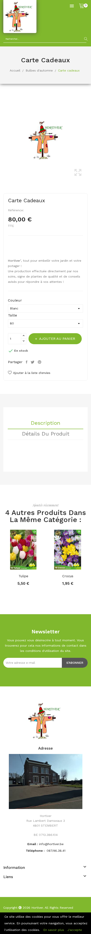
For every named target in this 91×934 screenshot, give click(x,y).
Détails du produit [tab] (45, 434)
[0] (81, 5)
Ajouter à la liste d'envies (31, 373)
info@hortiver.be (51, 844)
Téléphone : (36, 850)
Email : (32, 844)
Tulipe (23, 576)
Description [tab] (45, 423)
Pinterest (40, 362)
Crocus (67, 576)
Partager (27, 362)
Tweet (33, 362)
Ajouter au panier (57, 338)
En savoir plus (53, 930)
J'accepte (74, 930)
